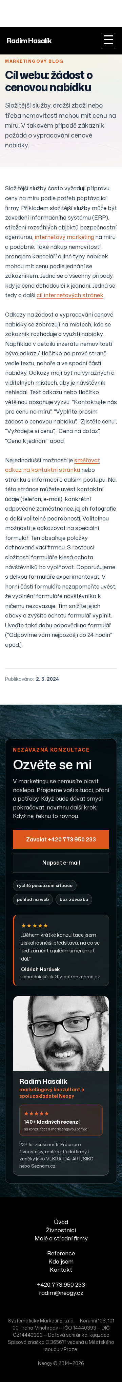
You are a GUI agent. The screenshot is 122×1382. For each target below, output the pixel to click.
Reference (61, 1253)
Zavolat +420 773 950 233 (61, 839)
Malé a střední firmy (61, 1238)
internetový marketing (64, 237)
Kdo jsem (61, 1261)
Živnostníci (61, 1230)
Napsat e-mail (61, 862)
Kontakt (61, 1269)
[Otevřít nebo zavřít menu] (108, 41)
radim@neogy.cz (61, 1292)
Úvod (61, 1222)
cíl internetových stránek (70, 295)
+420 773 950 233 (61, 1284)
